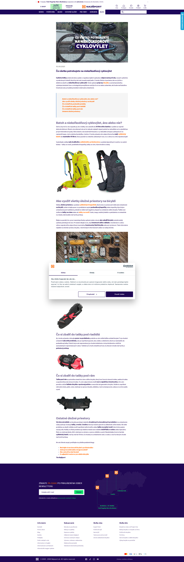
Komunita (93, 12)
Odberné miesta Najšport (71, 535)
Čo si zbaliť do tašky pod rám (72, 109)
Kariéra (39, 535)
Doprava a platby (69, 532)
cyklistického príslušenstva (90, 142)
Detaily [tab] (92, 272)
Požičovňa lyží (97, 530)
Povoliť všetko (119, 294)
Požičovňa (50, 12)
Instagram (94, 559)
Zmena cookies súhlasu (125, 559)
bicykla (106, 83)
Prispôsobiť (91, 294)
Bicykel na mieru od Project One (128, 527)
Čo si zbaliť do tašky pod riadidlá (73, 106)
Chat (116, 8)
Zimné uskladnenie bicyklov (101, 538)
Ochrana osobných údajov (72, 538)
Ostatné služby (71, 12)
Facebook (86, 559)
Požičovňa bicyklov (125, 532)
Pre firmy (83, 12)
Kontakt (131, 8)
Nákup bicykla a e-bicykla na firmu (129, 530)
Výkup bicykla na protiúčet (127, 540)
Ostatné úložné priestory (71, 111)
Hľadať (122, 12)
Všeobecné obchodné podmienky (73, 546)
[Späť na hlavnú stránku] (92, 6)
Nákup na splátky (69, 530)
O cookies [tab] (120, 272)
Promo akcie (41, 530)
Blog (102, 12)
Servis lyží (96, 532)
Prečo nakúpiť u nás (43, 540)
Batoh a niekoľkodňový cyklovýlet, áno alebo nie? (80, 99)
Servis (41, 12)
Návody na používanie (70, 527)
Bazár (60, 12)
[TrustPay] (145, 554)
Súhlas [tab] (63, 272)
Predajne (123, 8)
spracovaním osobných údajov (67, 498)
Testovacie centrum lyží (100, 535)
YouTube (98, 559)
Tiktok (90, 559)
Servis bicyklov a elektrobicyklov (128, 538)
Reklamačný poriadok (70, 543)
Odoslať (78, 492)
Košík (145, 8)
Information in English (43, 543)
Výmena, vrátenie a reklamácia (73, 540)
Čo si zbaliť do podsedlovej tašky (74, 104)
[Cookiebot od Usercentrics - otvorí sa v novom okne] (124, 266)
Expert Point (97, 527)
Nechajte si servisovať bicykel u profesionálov (76, 448)
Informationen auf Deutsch (45, 546)
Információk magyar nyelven (45, 548)
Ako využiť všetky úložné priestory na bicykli (78, 101)
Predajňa (40, 538)
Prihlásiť (138, 8)
